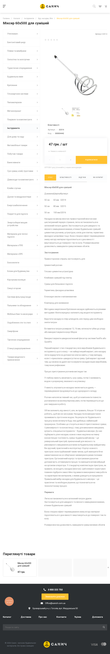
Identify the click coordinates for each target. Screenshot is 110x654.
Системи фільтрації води (19, 297)
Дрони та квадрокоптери (19, 197)
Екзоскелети (13, 262)
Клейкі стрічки (14, 188)
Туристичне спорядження (19, 68)
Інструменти (13, 128)
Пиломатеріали (14, 102)
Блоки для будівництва (18, 271)
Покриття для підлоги (17, 214)
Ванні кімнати (13, 162)
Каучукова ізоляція (16, 280)
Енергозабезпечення (17, 205)
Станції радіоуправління (18, 348)
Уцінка (77, 617)
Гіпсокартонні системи (17, 94)
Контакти (61, 617)
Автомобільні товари (17, 145)
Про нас (43, 617)
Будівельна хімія (15, 77)
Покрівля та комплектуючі (19, 119)
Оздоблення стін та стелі (19, 322)
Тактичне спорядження (18, 340)
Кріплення (12, 85)
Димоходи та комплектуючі (20, 179)
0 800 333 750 (55, 589)
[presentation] (108, 567)
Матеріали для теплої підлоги (17, 235)
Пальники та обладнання (19, 305)
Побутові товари (15, 154)
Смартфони (12, 331)
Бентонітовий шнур (16, 42)
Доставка (26, 617)
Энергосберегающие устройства (17, 224)
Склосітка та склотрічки (18, 59)
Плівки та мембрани (16, 51)
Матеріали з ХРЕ (15, 254)
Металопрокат (14, 111)
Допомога (97, 617)
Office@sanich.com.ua (55, 603)
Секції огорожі (14, 288)
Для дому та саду (15, 137)
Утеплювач (12, 34)
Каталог (7, 617)
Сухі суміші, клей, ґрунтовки (20, 171)
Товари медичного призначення (16, 358)
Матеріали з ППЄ (15, 245)
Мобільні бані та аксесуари (20, 314)
